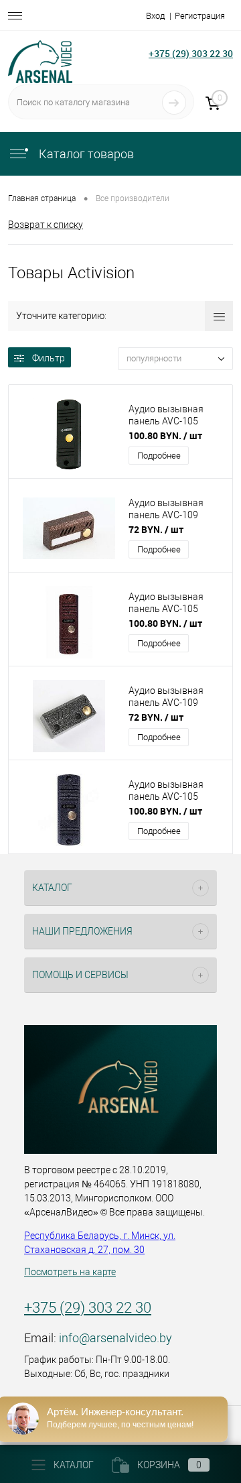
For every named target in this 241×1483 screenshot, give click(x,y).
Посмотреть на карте (70, 1271)
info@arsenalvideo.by (115, 1338)
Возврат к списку (45, 224)
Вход (155, 16)
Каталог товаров (85, 154)
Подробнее (159, 456)
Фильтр (48, 358)
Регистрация (200, 16)
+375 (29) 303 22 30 (191, 53)
